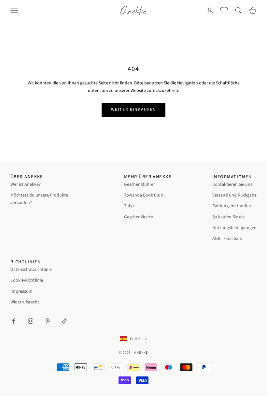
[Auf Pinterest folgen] (47, 321)
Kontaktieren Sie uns (232, 184)
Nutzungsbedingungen (234, 228)
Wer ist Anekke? (25, 184)
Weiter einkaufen (133, 109)
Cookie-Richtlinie (26, 280)
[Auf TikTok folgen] (64, 321)
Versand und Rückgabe (234, 195)
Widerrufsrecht (24, 302)
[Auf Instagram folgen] (30, 321)
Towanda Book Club (143, 195)
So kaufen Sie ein (228, 217)
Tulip (129, 206)
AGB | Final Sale (227, 238)
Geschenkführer (139, 184)
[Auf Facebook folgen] (13, 321)
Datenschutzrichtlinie (31, 269)
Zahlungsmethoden (231, 206)
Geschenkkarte (138, 217)
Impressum (21, 291)
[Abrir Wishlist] (224, 10)
